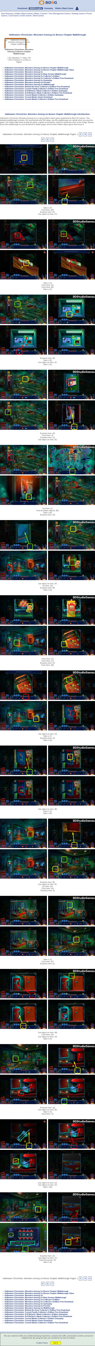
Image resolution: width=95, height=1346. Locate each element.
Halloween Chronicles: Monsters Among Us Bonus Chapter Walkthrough (36, 68)
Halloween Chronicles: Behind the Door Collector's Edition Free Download (37, 87)
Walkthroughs (36, 8)
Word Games (38, 16)
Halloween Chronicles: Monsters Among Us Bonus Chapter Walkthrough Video (39, 70)
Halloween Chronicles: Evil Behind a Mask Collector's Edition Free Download (38, 93)
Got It (56, 1343)
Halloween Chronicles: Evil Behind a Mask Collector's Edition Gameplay (36, 91)
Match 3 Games (40, 14)
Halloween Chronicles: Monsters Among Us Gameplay (28, 80)
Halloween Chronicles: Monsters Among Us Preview (27, 82)
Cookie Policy (42, 1343)
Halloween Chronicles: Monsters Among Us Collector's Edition (32, 76)
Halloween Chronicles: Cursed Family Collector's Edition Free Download (36, 89)
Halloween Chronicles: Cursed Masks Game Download (28, 97)
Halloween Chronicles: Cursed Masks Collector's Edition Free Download (36, 99)
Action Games (26, 16)
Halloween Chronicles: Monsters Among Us (24, 72)
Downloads (22, 8)
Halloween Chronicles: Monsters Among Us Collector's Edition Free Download (39, 78)
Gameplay (48, 8)
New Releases (7, 14)
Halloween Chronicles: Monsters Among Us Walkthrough (30, 85)
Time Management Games (59, 14)
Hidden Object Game (64, 8)
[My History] (77, 8)
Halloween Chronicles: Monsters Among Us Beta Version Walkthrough (35, 74)
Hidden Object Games (24, 14)
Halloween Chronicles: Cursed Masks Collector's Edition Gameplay (34, 95)
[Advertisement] (47, 25)
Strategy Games (78, 14)
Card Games (13, 16)
